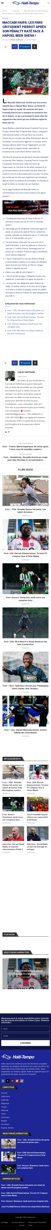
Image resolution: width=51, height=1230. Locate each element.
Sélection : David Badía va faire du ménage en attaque (37, 847)
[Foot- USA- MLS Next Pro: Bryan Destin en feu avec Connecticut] (25, 622)
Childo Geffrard (16, 40)
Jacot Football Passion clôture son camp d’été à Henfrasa (37, 817)
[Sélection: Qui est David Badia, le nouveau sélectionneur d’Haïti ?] (13, 833)
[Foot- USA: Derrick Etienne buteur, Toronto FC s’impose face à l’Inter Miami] (25, 534)
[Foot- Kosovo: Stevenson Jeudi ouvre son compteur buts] (25, 578)
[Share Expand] (34, 46)
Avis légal (4, 1222)
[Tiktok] (22, 1081)
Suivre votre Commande (37, 1222)
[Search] (48, 3)
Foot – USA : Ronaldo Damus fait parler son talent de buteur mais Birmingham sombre (12, 786)
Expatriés (15, 11)
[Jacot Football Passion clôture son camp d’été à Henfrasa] (38, 804)
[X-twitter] (7, 1081)
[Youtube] (17, 1081)
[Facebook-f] (3, 1081)
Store (30, 1225)
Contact (22, 1225)
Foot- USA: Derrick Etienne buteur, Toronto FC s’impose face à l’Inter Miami (37, 786)
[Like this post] (15, 46)
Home (4, 11)
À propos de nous (18, 1222)
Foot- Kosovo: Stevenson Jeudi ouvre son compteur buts (12, 817)
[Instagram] (12, 1081)
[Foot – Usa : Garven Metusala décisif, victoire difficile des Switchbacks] (25, 711)
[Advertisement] (25, 58)
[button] (5, 973)
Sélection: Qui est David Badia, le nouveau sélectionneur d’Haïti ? (13, 847)
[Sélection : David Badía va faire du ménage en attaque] (38, 833)
